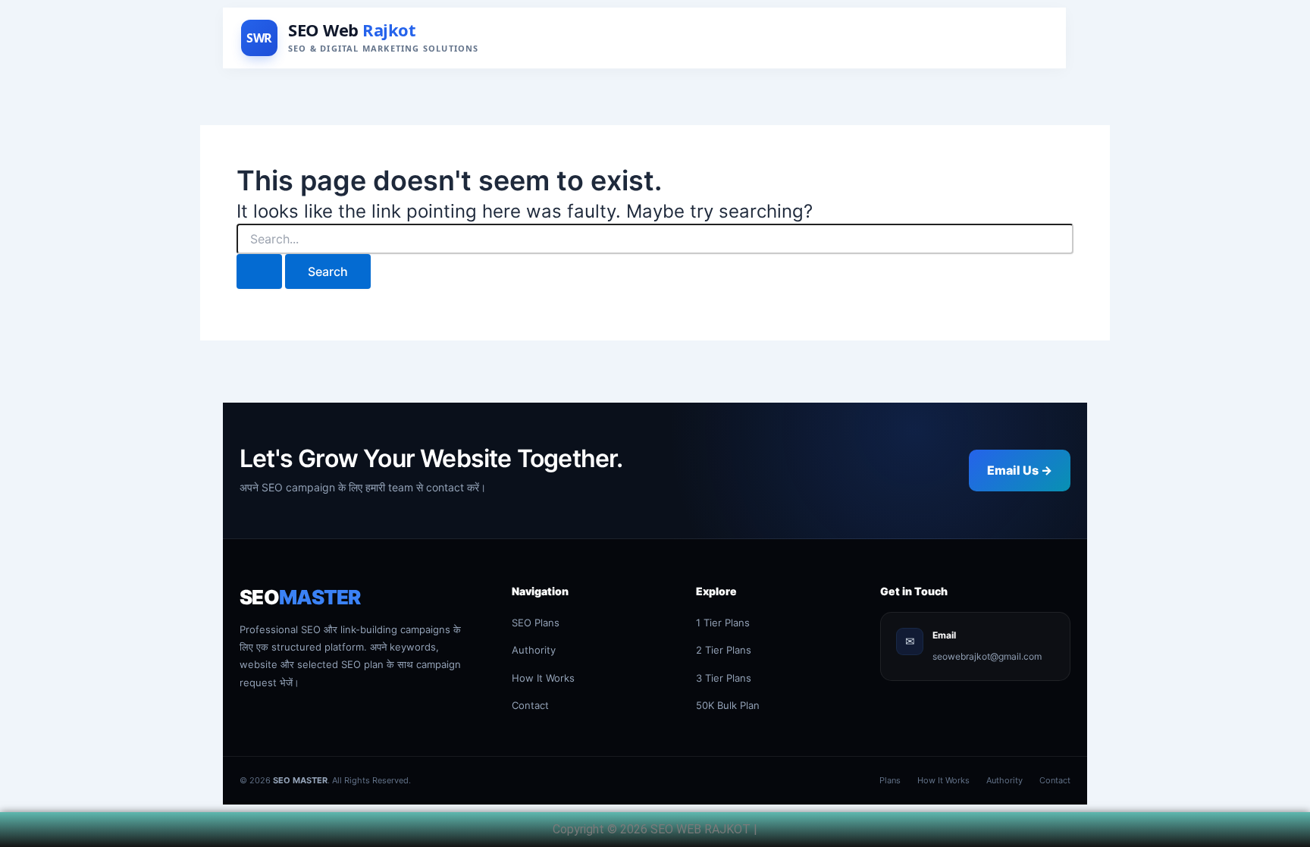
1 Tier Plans (723, 622)
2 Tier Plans (723, 650)
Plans (890, 780)
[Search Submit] (259, 271)
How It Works (543, 678)
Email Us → (1019, 470)
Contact (530, 705)
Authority (534, 650)
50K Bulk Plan (728, 705)
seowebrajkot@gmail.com (987, 656)
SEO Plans (535, 622)
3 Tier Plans (723, 678)
